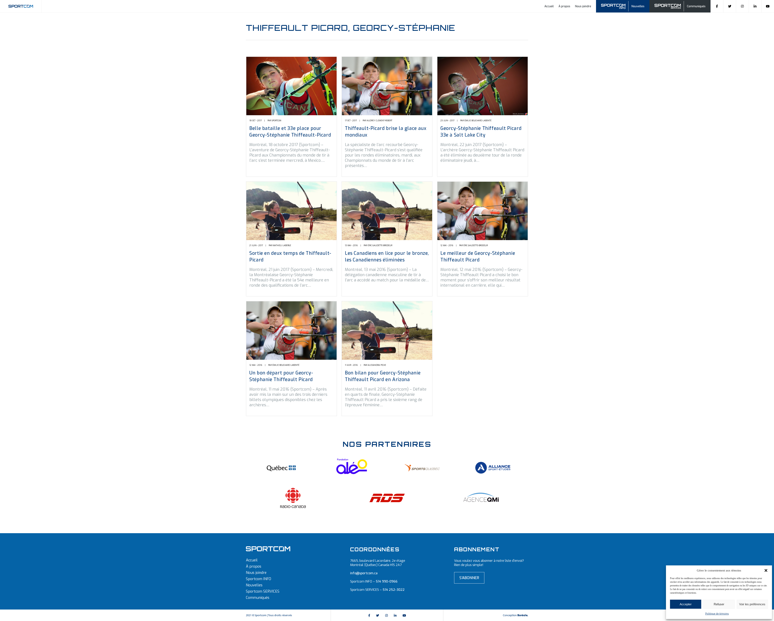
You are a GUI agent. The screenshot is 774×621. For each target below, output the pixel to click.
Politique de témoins (717, 613)
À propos (564, 6)
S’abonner (469, 577)
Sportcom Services (668, 6)
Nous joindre (583, 6)
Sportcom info (615, 6)
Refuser (719, 604)
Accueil (549, 6)
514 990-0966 (386, 581)
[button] (766, 570)
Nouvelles (637, 6)
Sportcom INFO (258, 578)
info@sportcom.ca (364, 573)
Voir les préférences (752, 604)
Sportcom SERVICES (262, 591)
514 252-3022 (394, 590)
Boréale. (522, 615)
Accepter (686, 604)
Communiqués (696, 6)
